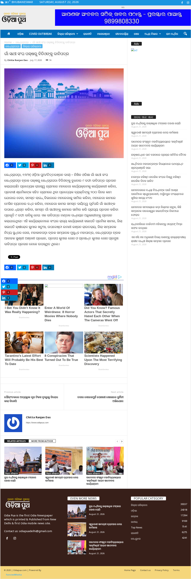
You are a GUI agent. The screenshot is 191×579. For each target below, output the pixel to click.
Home (8, 42)
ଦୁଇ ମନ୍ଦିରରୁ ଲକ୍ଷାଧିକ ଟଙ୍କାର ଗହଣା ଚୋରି (20, 479)
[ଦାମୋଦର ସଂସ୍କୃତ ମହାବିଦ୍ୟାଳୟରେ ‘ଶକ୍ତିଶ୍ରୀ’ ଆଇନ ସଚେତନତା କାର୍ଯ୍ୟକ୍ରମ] (105, 461)
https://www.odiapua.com (37, 422)
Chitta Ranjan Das (17, 60)
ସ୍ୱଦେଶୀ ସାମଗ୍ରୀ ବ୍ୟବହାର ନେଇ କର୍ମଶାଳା (61, 479)
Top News (136, 527)
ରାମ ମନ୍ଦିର (172, 34)
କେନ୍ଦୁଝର (136, 538)
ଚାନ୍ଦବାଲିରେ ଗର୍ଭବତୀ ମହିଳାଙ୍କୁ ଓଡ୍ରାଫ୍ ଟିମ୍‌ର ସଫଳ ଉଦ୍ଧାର (156, 226)
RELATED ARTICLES (16, 441)
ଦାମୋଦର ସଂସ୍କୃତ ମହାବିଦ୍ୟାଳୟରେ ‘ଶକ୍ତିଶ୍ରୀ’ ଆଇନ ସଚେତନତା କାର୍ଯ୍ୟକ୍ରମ (103, 480)
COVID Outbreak (40, 34)
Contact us (145, 570)
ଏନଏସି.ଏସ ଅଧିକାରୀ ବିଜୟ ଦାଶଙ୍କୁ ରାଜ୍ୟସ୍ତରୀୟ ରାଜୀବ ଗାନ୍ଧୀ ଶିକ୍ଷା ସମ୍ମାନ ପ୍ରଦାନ (158, 239)
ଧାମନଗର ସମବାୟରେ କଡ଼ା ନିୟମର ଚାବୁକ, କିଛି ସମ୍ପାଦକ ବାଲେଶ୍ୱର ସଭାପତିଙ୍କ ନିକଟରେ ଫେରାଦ (156, 211)
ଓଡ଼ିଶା (20, 34)
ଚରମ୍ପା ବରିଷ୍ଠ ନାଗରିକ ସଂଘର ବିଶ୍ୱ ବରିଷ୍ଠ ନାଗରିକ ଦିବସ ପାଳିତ (156, 179)
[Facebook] (182, 2)
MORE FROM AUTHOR (42, 441)
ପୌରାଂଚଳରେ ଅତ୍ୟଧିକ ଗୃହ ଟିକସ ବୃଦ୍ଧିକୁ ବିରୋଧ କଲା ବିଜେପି (31, 399)
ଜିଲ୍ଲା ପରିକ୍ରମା (66, 34)
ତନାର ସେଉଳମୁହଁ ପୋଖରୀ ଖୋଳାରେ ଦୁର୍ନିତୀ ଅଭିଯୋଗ (100, 399)
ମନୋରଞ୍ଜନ (103, 34)
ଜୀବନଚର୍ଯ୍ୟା (121, 34)
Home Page (130, 570)
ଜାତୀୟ (134, 521)
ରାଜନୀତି (87, 34)
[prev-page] (117, 441)
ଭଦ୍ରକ (134, 516)
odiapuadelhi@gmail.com (35, 531)
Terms (176, 570)
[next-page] (122, 441)
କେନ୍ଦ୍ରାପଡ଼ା (22, 42)
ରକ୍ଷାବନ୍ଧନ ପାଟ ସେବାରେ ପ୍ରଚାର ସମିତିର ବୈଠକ (158, 154)
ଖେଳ (136, 34)
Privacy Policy (162, 570)
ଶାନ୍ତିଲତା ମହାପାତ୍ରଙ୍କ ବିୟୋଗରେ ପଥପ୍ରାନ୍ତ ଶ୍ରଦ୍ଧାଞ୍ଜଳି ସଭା (157, 166)
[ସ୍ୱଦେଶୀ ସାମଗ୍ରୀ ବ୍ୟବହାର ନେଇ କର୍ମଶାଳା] (64, 461)
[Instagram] (188, 2)
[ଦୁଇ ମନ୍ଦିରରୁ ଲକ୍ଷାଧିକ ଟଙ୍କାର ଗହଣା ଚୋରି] (23, 461)
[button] (185, 34)
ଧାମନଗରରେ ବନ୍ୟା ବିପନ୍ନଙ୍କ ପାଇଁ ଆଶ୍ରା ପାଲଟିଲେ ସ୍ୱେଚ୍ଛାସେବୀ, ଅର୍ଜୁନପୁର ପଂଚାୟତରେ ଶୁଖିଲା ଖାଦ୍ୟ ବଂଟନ (157, 194)
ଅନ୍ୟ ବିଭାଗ (151, 34)
